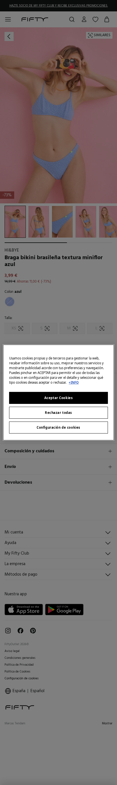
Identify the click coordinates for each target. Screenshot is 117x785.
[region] (58, 392)
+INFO (74, 382)
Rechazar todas (58, 412)
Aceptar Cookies (58, 398)
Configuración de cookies (58, 427)
